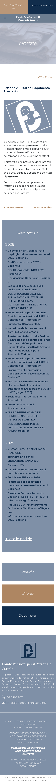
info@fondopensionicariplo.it (25, 702)
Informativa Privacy (28, 762)
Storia (19, 721)
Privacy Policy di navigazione (28, 759)
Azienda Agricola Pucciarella (28, 733)
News (29, 727)
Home (8, 721)
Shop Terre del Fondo (28, 739)
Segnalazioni (28, 766)
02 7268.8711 (14, 697)
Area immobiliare (28, 742)
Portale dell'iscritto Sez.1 (28, 748)
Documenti (28, 724)
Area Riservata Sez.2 (28, 751)
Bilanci (18, 727)
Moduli (43, 721)
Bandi (38, 727)
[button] (5, 18)
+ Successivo (43, 207)
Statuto (31, 721)
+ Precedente (13, 207)
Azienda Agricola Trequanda (28, 736)
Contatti (28, 754)
